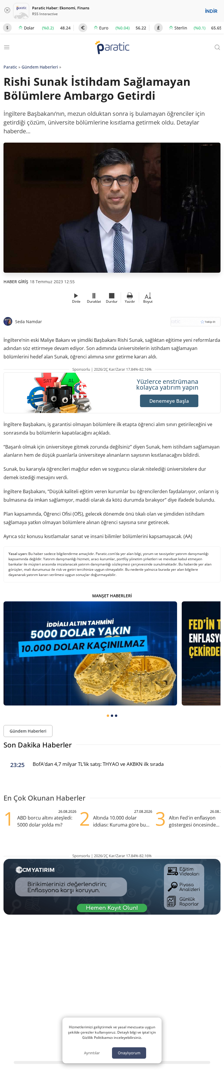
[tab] (108, 716)
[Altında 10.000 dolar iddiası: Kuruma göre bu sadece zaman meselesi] (90, 653)
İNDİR (211, 11)
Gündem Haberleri (40, 67)
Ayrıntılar (92, 1052)
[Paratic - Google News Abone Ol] (195, 323)
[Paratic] (112, 48)
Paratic (10, 67)
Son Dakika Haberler (38, 745)
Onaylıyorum (129, 1053)
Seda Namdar (28, 321)
